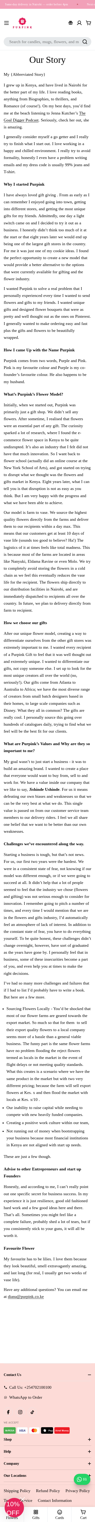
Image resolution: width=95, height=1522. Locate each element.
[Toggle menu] (6, 23)
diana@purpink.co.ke (26, 1296)
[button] (14, 1507)
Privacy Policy (77, 1490)
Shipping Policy (17, 1490)
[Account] (79, 23)
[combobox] (47, 41)
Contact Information (55, 1500)
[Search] (85, 41)
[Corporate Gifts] (70, 23)
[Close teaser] (22, 1499)
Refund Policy (48, 1490)
